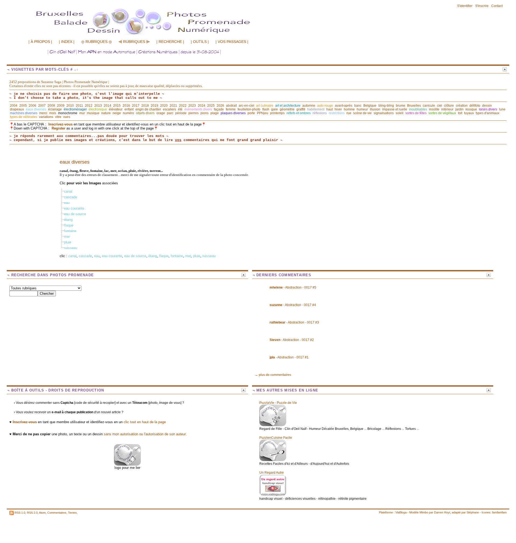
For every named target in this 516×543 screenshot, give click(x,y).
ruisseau (70, 248)
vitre (58, 117)
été (180, 109)
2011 (79, 105)
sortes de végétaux (442, 113)
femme (231, 109)
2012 (88, 105)
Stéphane (473, 512)
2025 (211, 105)
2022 (183, 105)
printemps (277, 113)
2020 (164, 105)
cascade (70, 197)
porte (251, 113)
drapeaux (17, 109)
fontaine (70, 231)
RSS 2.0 (32, 512)
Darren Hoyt (442, 512)
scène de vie (362, 113)
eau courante (74, 208)
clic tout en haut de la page (145, 422)
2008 (51, 105)
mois (52, 113)
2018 (145, 105)
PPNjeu (262, 113)
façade (219, 109)
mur (82, 113)
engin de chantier (148, 109)
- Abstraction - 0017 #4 (293, 305)
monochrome (67, 113)
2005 (23, 105)
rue (348, 113)
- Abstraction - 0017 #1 (289, 357)
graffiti (300, 109)
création (462, 105)
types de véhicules (23, 117)
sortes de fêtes (416, 113)
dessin (487, 105)
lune (502, 109)
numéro (128, 113)
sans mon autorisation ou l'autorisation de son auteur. (145, 434)
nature (106, 113)
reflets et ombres (298, 113)
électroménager (75, 109)
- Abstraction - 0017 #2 (292, 340)
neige (117, 113)
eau (67, 203)
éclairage (55, 109)
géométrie (287, 109)
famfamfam (499, 512)
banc (357, 105)
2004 (13, 105)
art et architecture (287, 105)
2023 (192, 105)
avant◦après (343, 105)
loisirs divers (488, 109)
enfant (129, 109)
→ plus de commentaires (273, 375)
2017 (135, 105)
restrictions (337, 113)
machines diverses (23, 113)
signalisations (384, 113)
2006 (32, 105)
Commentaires (56, 512)
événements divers (198, 109)
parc (170, 113)
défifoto (475, 105)
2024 (201, 105)
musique (93, 113)
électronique (98, 109)
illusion (375, 109)
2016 (126, 105)
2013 (98, 105)
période (181, 113)
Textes (72, 512)
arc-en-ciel (246, 105)
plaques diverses (233, 113)
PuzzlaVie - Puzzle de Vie (278, 403)
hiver (338, 109)
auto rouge (325, 105)
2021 (173, 105)
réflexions (320, 113)
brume (400, 105)
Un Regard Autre (271, 472)
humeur (362, 109)
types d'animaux (487, 113)
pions (204, 113)
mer (67, 237)
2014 (107, 105)
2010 (70, 105)
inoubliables (418, 109)
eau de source (75, 214)
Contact (497, 6)
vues (66, 117)
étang (68, 220)
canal (68, 191)
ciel (439, 105)
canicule (429, 105)
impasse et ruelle (394, 109)
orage (160, 113)
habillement (315, 109)
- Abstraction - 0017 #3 (294, 322)
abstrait (231, 105)
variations (46, 117)
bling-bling (386, 105)
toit (460, 113)
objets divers (145, 113)
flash (265, 109)
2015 (117, 105)
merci (43, 113)
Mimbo (424, 512)
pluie (67, 242)
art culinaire (264, 105)
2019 (154, 105)
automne (308, 105)
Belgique (370, 105)
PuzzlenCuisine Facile (275, 438)
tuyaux (469, 113)
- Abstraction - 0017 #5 (293, 287)
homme (349, 109)
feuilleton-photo (249, 109)
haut (329, 109)
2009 (60, 105)
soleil (399, 113)
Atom (42, 512)
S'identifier (464, 6)
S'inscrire (482, 6)
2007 (42, 105)
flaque (68, 225)
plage (214, 113)
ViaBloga (401, 512)
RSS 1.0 (20, 512)
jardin (459, 109)
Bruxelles (414, 105)
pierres (193, 113)
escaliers (169, 109)
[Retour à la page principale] (154, 34)
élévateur (116, 109)
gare (274, 109)
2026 (220, 105)
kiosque (471, 109)
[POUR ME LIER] (127, 464)
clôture (449, 105)
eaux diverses (36, 109)
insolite (434, 109)
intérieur (447, 109)
